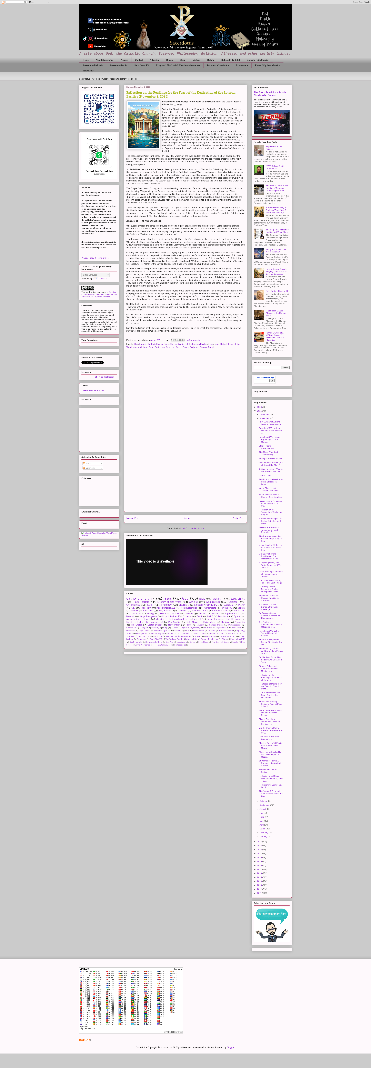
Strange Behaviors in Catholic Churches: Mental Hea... (269, 668)
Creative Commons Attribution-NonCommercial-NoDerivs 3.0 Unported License (99, 294)
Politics (175, 613)
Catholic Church (155, 344)
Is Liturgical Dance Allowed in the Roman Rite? (276, 313)
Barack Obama (226, 631)
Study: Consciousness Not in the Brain (276, 250)
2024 (259, 841)
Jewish (147, 619)
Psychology (226, 608)
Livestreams (242, 65)
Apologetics (213, 602)
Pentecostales (180, 645)
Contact (139, 59)
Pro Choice (136, 625)
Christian (182, 611)
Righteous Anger (174, 347)
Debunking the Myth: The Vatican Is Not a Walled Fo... (270, 547)
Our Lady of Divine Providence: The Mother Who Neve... (269, 556)
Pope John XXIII (237, 639)
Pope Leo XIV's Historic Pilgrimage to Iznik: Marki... (269, 439)
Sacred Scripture (191, 347)
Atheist (193, 602)
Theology (166, 605)
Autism (201, 625)
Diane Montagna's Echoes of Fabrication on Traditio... (271, 574)
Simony (203, 347)
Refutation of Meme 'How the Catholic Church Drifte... (270, 686)
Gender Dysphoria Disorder (178, 636)
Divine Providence (142, 645)
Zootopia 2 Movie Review (270, 458)
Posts (88, 463)
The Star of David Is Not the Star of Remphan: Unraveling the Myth (277, 188)
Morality (160, 619)
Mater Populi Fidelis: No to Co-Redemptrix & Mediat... (270, 754)
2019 (259, 861)
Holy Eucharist (165, 611)
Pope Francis (141, 602)
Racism (215, 613)
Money (136, 347)
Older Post (239, 518)
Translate (103, 278)
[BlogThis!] (174, 340)
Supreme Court (232, 613)
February (264, 832)
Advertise (154, 59)
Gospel (202, 613)
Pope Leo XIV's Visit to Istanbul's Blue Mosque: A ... (271, 430)
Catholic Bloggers (227, 636)
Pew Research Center (220, 642)
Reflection (160, 347)
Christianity (133, 605)
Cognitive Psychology (190, 628)
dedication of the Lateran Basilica (191, 344)
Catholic (143, 344)
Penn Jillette (203, 642)
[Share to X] (177, 340)
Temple (211, 347)
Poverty (155, 628)
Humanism (172, 633)
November (265, 418)
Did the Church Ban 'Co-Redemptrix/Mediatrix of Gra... (271, 730)
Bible (136, 344)
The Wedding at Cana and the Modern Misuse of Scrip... (271, 651)
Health (163, 613)
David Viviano (199, 633)
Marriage (225, 622)
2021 (259, 853)
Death (199, 616)
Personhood (198, 631)
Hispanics (130, 631)
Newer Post (133, 518)
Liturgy (183, 605)
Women (189, 613)
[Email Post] (167, 340)
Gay (133, 608)
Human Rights (157, 633)
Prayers (124, 59)
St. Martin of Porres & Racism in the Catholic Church (270, 763)
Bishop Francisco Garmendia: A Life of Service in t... (269, 721)
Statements (88, 70)
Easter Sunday (155, 625)
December (265, 414)
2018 (259, 865)
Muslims (208, 628)
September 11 (222, 628)
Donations (141, 639)
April (262, 825)
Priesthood (223, 616)
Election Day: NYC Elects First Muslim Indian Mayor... (270, 745)
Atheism (218, 599)
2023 (259, 845)
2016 (259, 873)
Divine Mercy (209, 622)
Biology (150, 613)
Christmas (148, 611)
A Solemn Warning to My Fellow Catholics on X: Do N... (270, 521)
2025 (259, 411)
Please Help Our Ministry (267, 65)
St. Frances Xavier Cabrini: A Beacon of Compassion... (269, 615)
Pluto (224, 639)
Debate (210, 59)
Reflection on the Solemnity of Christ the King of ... (270, 512)
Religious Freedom (178, 619)
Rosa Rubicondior (188, 608)
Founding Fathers (154, 642)
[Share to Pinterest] (183, 340)
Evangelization (214, 619)
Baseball (130, 616)
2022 (259, 849)
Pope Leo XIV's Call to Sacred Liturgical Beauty (269, 633)
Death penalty (136, 642)
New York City (199, 611)
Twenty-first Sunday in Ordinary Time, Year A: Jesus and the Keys (276, 210)
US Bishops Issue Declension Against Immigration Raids (269, 589)
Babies (198, 636)
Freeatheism (182, 642)
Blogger (230, 1047)
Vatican (241, 608)
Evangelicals (141, 633)
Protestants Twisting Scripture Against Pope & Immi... (270, 704)
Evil (139, 622)
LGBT (150, 605)
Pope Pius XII (156, 639)
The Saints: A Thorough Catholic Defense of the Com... (271, 793)
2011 (259, 893)
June (262, 817)
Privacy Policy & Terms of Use (95, 258)
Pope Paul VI (144, 631)
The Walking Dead (174, 639)
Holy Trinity (174, 625)
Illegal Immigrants (148, 616)
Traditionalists (209, 608)
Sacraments (132, 628)
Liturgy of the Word (169, 602)
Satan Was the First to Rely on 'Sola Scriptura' (270, 495)
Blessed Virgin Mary (205, 605)
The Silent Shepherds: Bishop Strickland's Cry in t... (270, 642)
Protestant (239, 611)
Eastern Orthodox (216, 633)
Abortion (228, 605)
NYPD (210, 616)
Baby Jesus (210, 636)
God (185, 598)
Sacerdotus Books (118, 65)
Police (188, 625)
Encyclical (157, 636)
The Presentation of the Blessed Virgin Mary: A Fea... (270, 538)
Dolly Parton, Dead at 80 (277, 291)
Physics (134, 611)
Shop (183, 59)
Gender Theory (216, 625)
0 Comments (193, 340)
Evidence (178, 631)
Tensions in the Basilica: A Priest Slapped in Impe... (270, 481)
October (264, 801)
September (265, 805)
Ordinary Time (147, 347)
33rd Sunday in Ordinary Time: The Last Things (270, 581)
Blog (165, 628)
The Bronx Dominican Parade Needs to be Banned (270, 93)
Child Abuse (192, 622)
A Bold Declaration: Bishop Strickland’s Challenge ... (268, 606)
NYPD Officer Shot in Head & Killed (275, 167)
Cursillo (235, 642)
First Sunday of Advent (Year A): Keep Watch (270, 423)
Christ (129, 622)
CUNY (174, 628)
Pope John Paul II (171, 616)
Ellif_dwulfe (233, 633)
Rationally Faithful (230, 59)
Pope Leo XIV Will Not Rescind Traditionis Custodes (269, 598)
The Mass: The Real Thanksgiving (268, 453)
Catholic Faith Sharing (258, 59)
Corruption (169, 344)
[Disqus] (185, 392)
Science (233, 602)
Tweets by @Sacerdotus (92, 390)
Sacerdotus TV (141, 65)
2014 (259, 881)
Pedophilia (240, 622)
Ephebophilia (191, 639)
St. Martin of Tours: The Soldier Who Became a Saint (270, 659)
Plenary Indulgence (209, 639)
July (262, 813)
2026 (259, 407)
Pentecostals (234, 625)
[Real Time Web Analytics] (85, 1040)
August (263, 809)
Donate (169, 59)
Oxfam (192, 642)
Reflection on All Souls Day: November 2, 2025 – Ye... (271, 778)
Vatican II (136, 613)
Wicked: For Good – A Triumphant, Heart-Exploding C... (269, 529)
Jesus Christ (219, 344)
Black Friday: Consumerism (266, 447)
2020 (259, 857)
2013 (259, 885)
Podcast (211, 631)
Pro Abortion (174, 622)
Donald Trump (233, 619)
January (264, 837)
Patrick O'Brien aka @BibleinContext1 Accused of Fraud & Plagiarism (275, 336)
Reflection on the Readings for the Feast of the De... (270, 677)
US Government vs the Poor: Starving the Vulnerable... (269, 695)
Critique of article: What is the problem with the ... (270, 470)
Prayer (241, 605)
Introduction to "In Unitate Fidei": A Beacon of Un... (270, 503)
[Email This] (172, 340)
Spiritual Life (144, 636)
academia (236, 628)
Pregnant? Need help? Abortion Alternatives (178, 65)
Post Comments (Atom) (192, 528)
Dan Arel (169, 642)
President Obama (220, 611)
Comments (90, 468)
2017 (259, 869)
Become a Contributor (218, 65)
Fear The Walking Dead (162, 645)
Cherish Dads (265, 475)
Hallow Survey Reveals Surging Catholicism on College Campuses (276, 271)
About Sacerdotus (104, 59)
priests (188, 616)
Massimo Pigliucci (162, 631)
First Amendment (154, 622)
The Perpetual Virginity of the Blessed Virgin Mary (277, 231)
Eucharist (196, 619)
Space (237, 616)
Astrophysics (132, 619)
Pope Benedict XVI (166, 608)
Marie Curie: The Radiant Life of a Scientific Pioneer (270, 712)
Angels (145, 628)
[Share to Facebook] (180, 340)
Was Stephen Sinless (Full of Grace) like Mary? (271, 463)
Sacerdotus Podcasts (93, 65)
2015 (259, 877)
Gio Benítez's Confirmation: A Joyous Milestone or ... (270, 624)
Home (86, 59)
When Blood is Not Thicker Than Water (269, 489)
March (263, 829)
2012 (259, 889)
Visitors (196, 59)
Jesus (210, 344)
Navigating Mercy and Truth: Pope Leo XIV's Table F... (270, 565)
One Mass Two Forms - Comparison (270, 738)
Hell (188, 631)
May (262, 821)
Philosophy (146, 608)
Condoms (185, 633)
